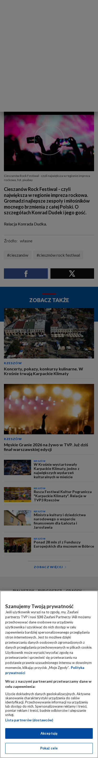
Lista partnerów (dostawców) (29, 720)
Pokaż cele (49, 748)
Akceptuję (49, 733)
